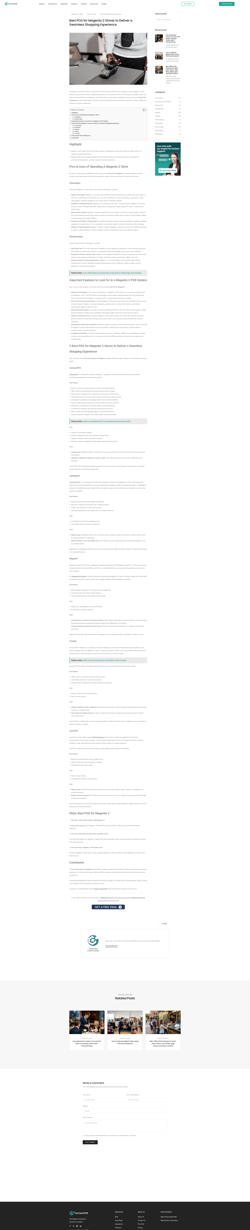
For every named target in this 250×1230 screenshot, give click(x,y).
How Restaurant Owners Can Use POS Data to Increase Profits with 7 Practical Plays (87, 1043)
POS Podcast (159, 130)
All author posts (111, 946)
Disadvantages (78, 119)
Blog (116, 1217)
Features (74, 4)
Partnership (158, 123)
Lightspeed (77, 127)
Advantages (78, 117)
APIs (76, 201)
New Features (159, 120)
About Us (141, 1217)
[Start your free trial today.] (108, 907)
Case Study (118, 1220)
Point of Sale (91, 14)
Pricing (103, 4)
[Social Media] (70, 1226)
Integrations (119, 1224)
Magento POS (113, 898)
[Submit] (179, 19)
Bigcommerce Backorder (169, 1217)
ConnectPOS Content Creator (111, 14)
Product (42, 4)
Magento (77, 129)
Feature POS (159, 105)
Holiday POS (159, 109)
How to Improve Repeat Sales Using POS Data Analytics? (125, 1042)
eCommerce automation (163, 102)
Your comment (87, 1117)
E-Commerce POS (113, 901)
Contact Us (141, 1220)
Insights (157, 116)
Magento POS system (79, 576)
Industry (157, 112)
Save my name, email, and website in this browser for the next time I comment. (110, 1135)
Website (85, 1106)
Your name (87, 1095)
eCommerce (52, 4)
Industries (64, 4)
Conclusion (75, 138)
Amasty (77, 131)
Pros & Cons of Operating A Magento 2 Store (85, 115)
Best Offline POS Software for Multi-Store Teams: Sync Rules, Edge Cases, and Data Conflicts (163, 1043)
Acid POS (77, 133)
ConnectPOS (78, 125)
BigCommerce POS (125, 898)
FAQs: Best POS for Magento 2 (81, 135)
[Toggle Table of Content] (143, 110)
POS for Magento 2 (99, 737)
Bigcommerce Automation (169, 1220)
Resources (94, 4)
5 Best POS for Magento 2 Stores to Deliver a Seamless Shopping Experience (95, 123)
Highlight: (75, 112)
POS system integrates (78, 825)
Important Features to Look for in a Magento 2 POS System (90, 121)
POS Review (159, 134)
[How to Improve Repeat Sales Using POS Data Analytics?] (159, 56)
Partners (84, 4)
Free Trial (141, 1224)
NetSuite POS (102, 901)
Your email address (133, 1095)
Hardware (118, 1228)
